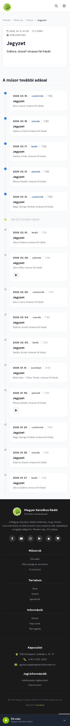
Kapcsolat (35, 623)
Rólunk (35, 618)
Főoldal (6, 20)
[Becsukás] (64, 720)
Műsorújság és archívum (35, 564)
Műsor (30, 20)
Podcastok (35, 569)
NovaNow (40, 705)
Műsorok (18, 20)
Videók (35, 593)
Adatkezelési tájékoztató (35, 680)
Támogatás (35, 628)
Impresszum (35, 684)
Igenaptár (35, 599)
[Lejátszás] (6, 720)
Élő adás (35, 559)
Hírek (35, 588)
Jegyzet (18, 101)
